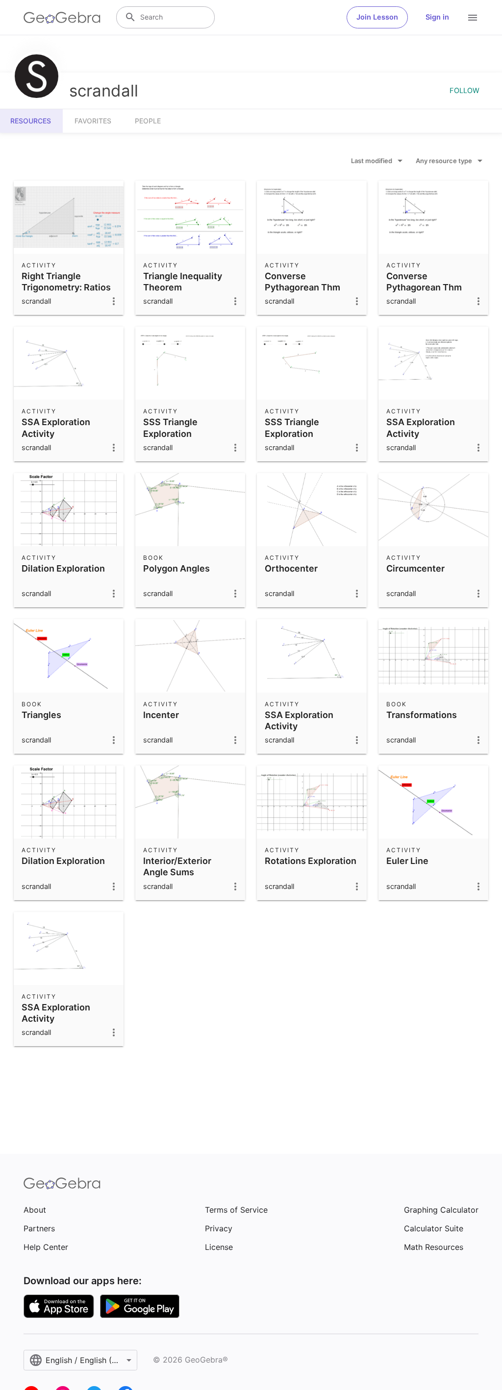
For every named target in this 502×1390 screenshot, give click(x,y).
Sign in (437, 17)
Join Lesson (377, 17)
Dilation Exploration (63, 568)
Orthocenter (291, 568)
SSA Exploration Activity (56, 427)
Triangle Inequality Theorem (182, 281)
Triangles (41, 715)
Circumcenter (415, 568)
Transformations (421, 715)
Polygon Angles (176, 568)
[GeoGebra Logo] (62, 18)
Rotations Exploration (310, 861)
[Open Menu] (472, 18)
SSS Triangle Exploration (170, 427)
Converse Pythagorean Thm (302, 281)
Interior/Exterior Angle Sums (177, 866)
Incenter (161, 715)
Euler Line (407, 861)
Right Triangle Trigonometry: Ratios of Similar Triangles (66, 287)
